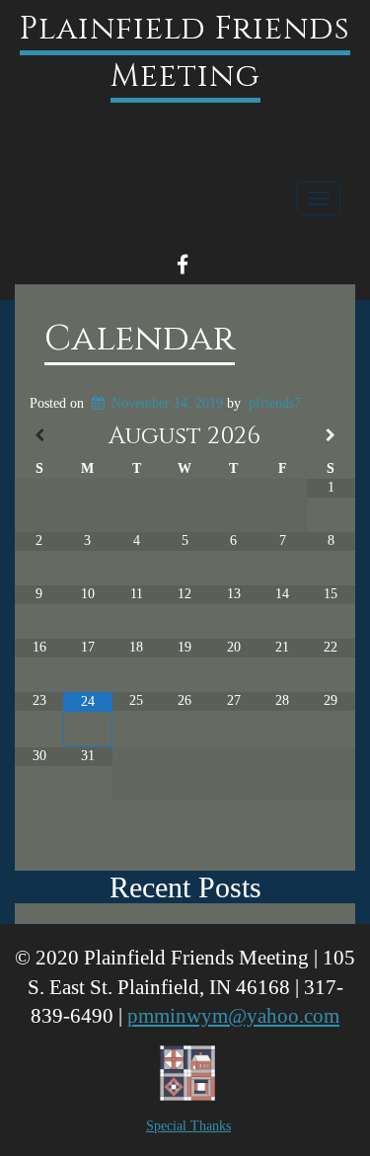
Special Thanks (188, 1125)
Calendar (139, 338)
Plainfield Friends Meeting (185, 53)
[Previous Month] (39, 436)
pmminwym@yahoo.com (233, 1016)
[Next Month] (331, 436)
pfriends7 (275, 403)
